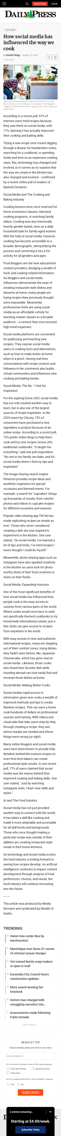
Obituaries (15, 1073)
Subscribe (40, 4)
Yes (12, 1084)
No (22, 1084)
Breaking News (42, 1069)
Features (10, 30)
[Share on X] (55, 57)
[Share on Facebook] (48, 57)
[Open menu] (4, 4)
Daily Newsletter (18, 1069)
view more (29, 1024)
